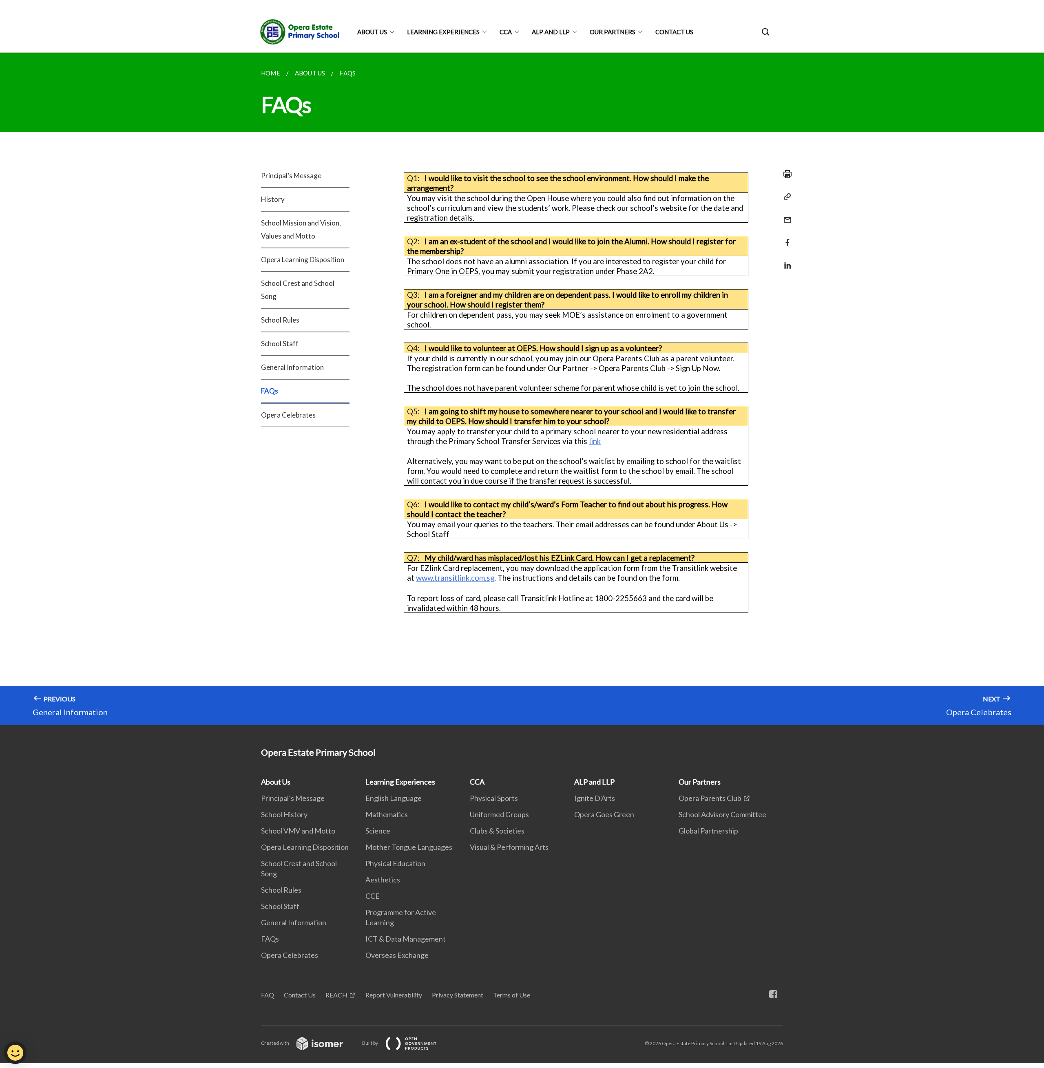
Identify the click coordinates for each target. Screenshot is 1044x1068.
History (273, 199)
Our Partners (612, 31)
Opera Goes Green (604, 814)
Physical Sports (494, 798)
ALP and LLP (551, 31)
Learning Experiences (443, 31)
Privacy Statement (457, 995)
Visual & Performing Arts (509, 846)
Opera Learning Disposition (302, 259)
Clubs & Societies (497, 830)
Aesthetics (382, 879)
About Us (372, 31)
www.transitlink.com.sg (455, 577)
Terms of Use (511, 995)
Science (377, 830)
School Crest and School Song (297, 290)
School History (284, 814)
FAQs (269, 391)
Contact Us (674, 31)
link (595, 441)
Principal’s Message (291, 175)
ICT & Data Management (405, 938)
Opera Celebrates (288, 415)
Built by (370, 1043)
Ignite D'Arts (594, 798)
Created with (275, 1043)
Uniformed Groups (499, 814)
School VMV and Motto (298, 830)
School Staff (280, 343)
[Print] (785, 174)
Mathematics (386, 814)
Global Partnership (708, 830)
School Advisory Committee (722, 814)
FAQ (267, 995)
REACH (336, 995)
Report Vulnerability (393, 995)
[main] (522, 389)
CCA (506, 31)
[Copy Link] (785, 197)
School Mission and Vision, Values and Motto (301, 229)
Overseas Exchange (397, 955)
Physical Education (395, 863)
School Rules (280, 320)
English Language (393, 798)
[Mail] (785, 215)
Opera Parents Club (710, 798)
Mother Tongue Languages (408, 846)
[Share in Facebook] (785, 237)
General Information (292, 367)
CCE (372, 895)
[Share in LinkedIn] (785, 260)
